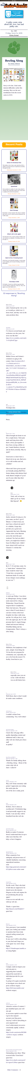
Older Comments (12, 1070)
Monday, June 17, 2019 (10, 354)
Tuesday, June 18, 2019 (10, 594)
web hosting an (9, 711)
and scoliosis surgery (10, 729)
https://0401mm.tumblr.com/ (15, 988)
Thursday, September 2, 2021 (11, 781)
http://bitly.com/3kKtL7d (10, 757)
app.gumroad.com (9, 851)
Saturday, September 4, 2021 (11, 804)
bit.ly (7, 803)
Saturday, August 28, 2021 (11, 712)
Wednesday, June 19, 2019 (11, 694)
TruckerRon (8, 327)
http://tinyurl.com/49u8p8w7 (15, 909)
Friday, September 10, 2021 (11, 883)
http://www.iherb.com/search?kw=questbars (14, 1049)
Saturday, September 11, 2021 (11, 964)
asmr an (7, 780)
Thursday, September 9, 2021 (11, 853)
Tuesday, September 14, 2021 (11, 1004)
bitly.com (8, 924)
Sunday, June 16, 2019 (10, 306)
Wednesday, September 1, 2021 (11, 730)
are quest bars (8, 882)
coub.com (8, 1003)
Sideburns (8, 592)
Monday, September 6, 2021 (11, 830)
